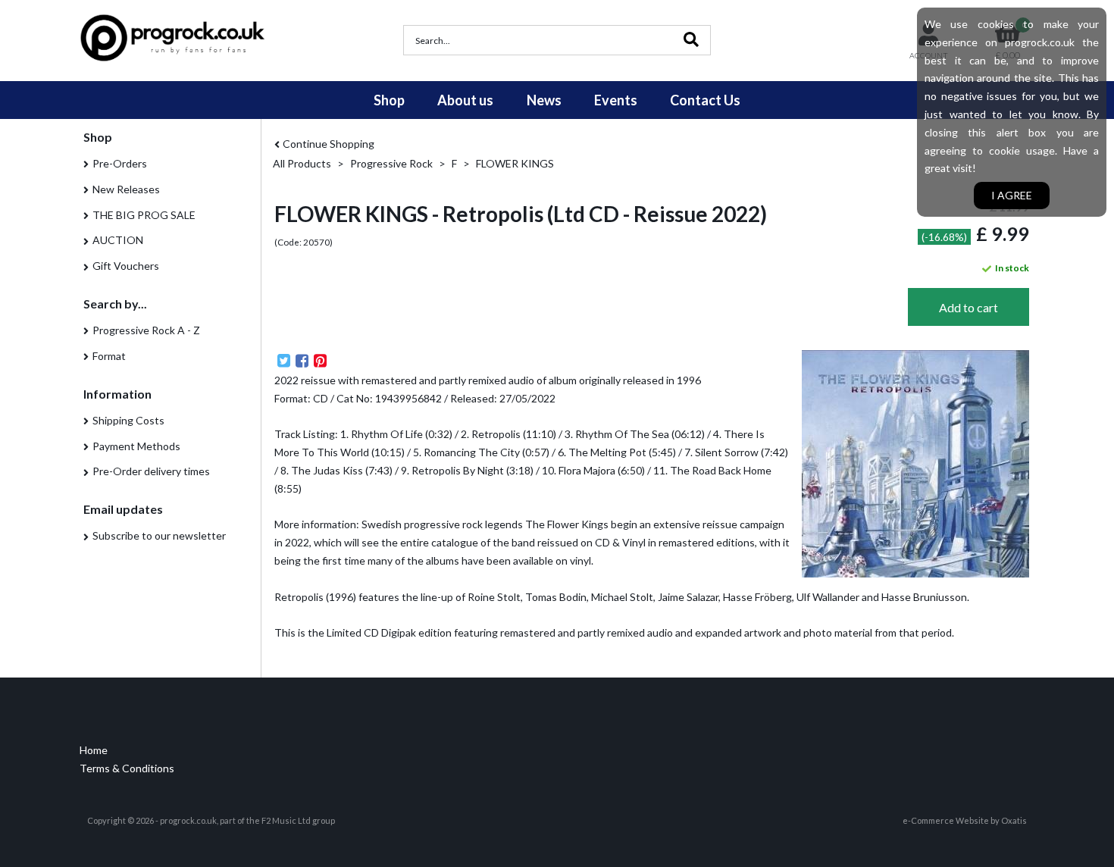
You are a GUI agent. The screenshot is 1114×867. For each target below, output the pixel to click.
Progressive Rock (391, 163)
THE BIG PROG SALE (144, 214)
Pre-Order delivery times (151, 471)
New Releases (126, 189)
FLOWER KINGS (515, 163)
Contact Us (705, 100)
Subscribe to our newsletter (159, 535)
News (544, 100)
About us (465, 100)
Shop (389, 100)
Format (109, 355)
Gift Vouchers (125, 265)
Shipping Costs (128, 420)
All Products (302, 163)
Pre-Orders (119, 163)
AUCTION (117, 239)
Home (94, 749)
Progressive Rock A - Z (146, 330)
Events (615, 100)
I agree (1011, 195)
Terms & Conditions (127, 768)
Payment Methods (136, 446)
